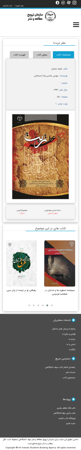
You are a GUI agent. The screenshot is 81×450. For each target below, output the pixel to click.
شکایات (72, 349)
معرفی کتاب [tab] (42, 55)
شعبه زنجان (56, 69)
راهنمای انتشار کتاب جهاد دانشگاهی (60, 367)
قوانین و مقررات (68, 334)
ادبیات (21, 213)
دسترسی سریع (63, 358)
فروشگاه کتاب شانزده (67, 418)
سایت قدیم (70, 423)
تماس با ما (70, 344)
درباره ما (72, 339)
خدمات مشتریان (62, 320)
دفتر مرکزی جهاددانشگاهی (64, 413)
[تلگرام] (64, 2)
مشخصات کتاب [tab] (63, 55)
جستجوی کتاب (69, 377)
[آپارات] (70, 2)
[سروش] (58, 2)
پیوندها (67, 399)
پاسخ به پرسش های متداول (63, 328)
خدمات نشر (70, 372)
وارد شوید (19, 5)
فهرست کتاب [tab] (19, 55)
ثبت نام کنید (7, 5)
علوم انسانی (52, 213)
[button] (52, 305)
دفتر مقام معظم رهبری (66, 408)
